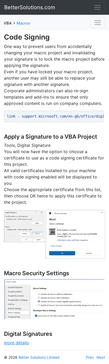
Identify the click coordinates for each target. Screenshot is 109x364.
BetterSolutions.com (29, 7)
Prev (90, 357)
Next (101, 357)
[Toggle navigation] (97, 7)
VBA (8, 23)
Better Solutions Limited (39, 357)
